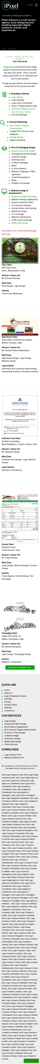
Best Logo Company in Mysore (14, 1018)
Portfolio (8, 699)
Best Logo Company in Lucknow (20, 848)
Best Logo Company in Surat (13, 842)
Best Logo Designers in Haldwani (15, 906)
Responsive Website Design (24, 197)
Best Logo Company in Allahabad (15, 983)
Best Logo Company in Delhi (20, 933)
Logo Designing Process (15, 696)
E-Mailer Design (11, 736)
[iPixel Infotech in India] (10, 5)
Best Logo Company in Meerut (13, 918)
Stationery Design (12, 739)
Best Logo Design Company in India (15, 877)
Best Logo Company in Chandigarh (20, 1006)
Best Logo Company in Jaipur (19, 950)
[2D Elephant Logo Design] (20, 617)
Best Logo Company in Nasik (13, 1044)
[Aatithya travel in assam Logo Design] (20, 518)
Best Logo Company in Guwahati (14, 1009)
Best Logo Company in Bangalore (20, 830)
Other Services (11, 744)
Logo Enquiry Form (12, 755)
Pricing (7, 702)
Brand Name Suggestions (16, 727)
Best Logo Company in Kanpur (20, 1035)
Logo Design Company (28, 822)
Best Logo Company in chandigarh (15, 898)
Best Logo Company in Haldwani (23, 904)
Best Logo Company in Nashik (13, 810)
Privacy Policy (10, 705)
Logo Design (17, 97)
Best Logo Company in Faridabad (21, 915)
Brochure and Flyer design (23, 151)
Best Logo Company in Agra (23, 807)
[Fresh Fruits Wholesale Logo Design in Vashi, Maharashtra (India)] (20, 250)
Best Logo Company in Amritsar (24, 980)
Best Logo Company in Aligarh (21, 1024)
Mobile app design (19, 223)
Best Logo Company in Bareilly (25, 1015)
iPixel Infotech (9, 67)
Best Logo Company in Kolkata (23, 839)
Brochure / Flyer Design (14, 733)
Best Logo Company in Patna (26, 863)
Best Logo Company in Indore (21, 854)
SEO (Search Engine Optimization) (20, 730)
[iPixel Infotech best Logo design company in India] (36, 5)
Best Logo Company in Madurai (14, 1000)
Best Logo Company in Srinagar (21, 924)
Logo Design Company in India (13, 824)
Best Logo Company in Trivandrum (22, 1041)
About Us (8, 693)
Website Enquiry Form (14, 758)
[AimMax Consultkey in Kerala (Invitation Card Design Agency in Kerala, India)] (20, 416)
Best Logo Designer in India (12, 775)
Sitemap (8, 708)
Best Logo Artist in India (15, 781)
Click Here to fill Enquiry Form (19, 667)
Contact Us (9, 711)
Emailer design (16, 137)
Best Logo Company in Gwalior (20, 989)
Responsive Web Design (15, 724)
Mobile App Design (12, 742)
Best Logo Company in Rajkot (20, 816)
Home (4, 49)
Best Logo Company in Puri (21, 1050)
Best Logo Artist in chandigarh (23, 795)
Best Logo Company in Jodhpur (25, 997)
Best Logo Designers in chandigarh (15, 798)
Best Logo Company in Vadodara (14, 866)
